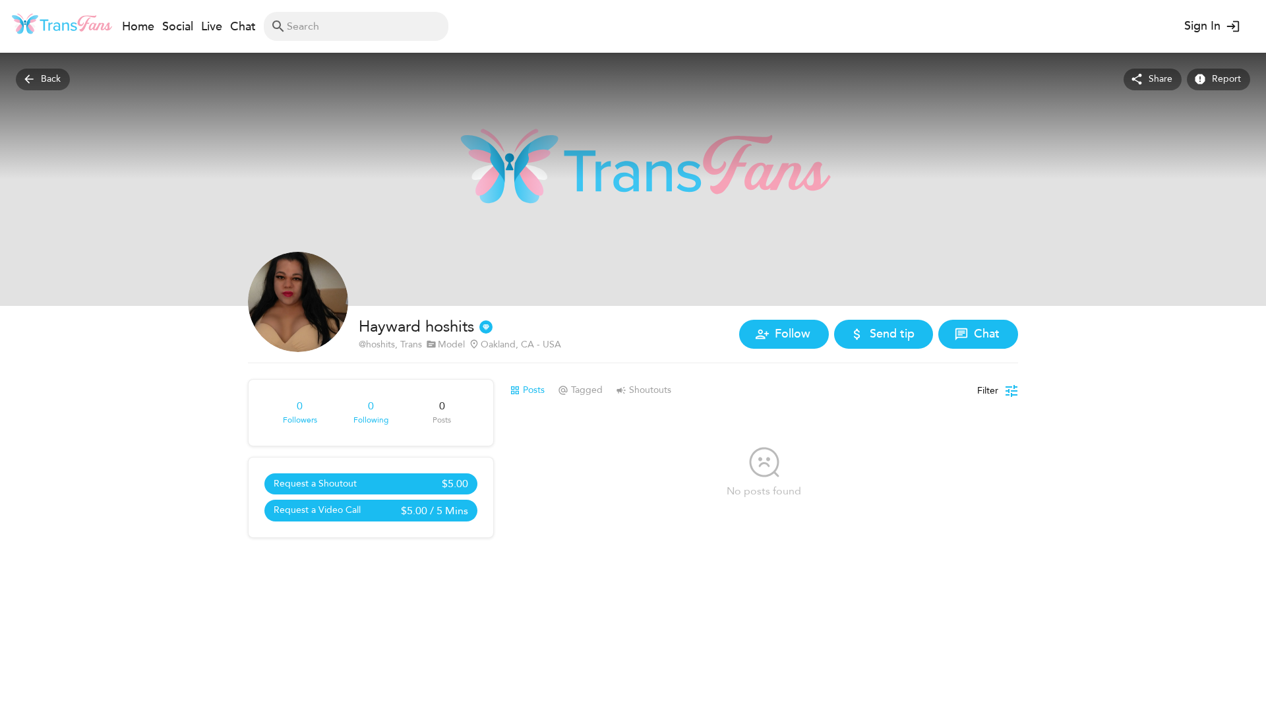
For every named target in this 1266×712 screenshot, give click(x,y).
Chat (987, 334)
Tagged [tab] (587, 390)
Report (1226, 79)
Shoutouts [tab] (650, 390)
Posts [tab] (534, 390)
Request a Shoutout (371, 484)
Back (51, 79)
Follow (792, 334)
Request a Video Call (371, 511)
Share (1160, 79)
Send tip (892, 334)
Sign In (1202, 26)
